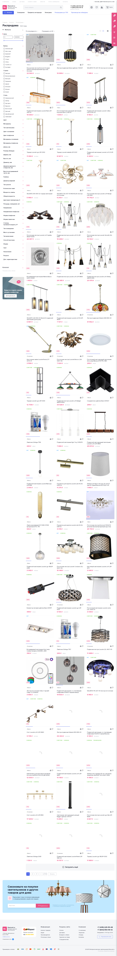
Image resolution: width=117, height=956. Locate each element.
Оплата (61, 930)
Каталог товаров (45, 930)
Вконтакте (13, 939)
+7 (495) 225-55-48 (76, 6)
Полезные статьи (46, 937)
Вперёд (52, 874)
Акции (42, 932)
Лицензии (81, 932)
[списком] (111, 31)
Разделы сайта (64, 927)
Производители (45, 935)
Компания (82, 927)
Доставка (62, 932)
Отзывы (81, 935)
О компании (82, 930)
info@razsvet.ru (6, 936)
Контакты (81, 937)
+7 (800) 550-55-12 (76, 7)
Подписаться (43, 906)
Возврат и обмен (64, 935)
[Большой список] (100, 31)
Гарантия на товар (64, 937)
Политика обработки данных (106, 951)
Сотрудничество (64, 939)
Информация (45, 927)
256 (45, 874)
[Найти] (61, 7)
